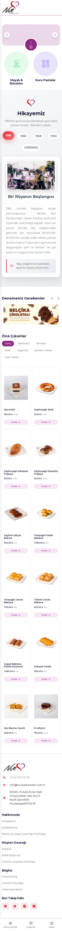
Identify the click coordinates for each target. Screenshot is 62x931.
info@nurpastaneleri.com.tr (27, 785)
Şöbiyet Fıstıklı (42, 666)
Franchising (9, 876)
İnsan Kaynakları (12, 889)
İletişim (7, 849)
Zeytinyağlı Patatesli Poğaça (16, 472)
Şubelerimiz (10, 827)
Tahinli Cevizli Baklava (42, 601)
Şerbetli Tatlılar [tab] (43, 350)
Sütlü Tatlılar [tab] (12, 357)
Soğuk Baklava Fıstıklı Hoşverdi (13, 665)
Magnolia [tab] (22, 350)
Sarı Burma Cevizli (14, 728)
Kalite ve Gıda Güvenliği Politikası (24, 833)
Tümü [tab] (8, 343)
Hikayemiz (9, 821)
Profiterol (39, 728)
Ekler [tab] (8, 350)
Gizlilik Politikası (13, 883)
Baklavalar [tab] (24, 343)
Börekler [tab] (41, 343)
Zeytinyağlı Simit (44, 409)
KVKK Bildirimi (11, 855)
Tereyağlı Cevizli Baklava (13, 601)
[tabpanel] (31, 555)
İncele (14, 422)
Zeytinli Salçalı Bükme (12, 536)
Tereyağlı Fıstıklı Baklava (43, 536)
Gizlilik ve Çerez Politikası (18, 861)
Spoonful (9, 409)
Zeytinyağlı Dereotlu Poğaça (46, 472)
